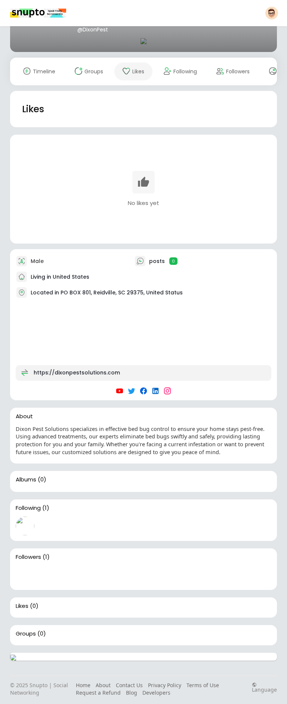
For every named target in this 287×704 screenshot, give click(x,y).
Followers (28, 557)
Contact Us (129, 685)
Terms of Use (202, 685)
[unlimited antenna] (25, 575)
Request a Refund (98, 692)
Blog (131, 692)
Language (264, 689)
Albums (26, 480)
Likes (22, 606)
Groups (26, 634)
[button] (272, 13)
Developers (156, 692)
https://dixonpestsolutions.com (77, 372)
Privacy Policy (164, 685)
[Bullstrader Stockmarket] (25, 526)
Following (28, 508)
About (103, 685)
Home (83, 685)
